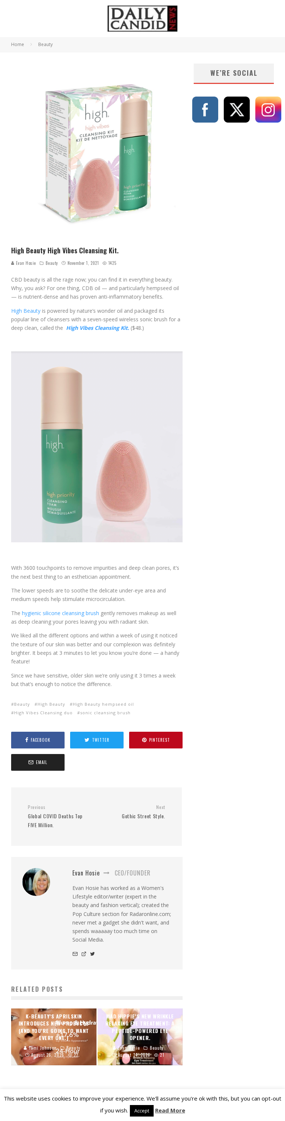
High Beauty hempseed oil (103, 704)
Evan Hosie (25, 263)
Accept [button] (141, 1110)
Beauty (52, 263)
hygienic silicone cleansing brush (59, 613)
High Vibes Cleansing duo (43, 712)
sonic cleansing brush (105, 712)
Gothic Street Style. (143, 812)
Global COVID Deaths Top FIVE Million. (55, 816)
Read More (170, 1110)
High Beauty (51, 704)
